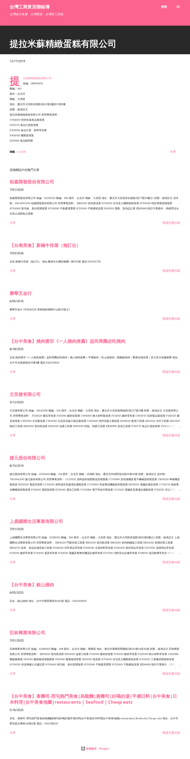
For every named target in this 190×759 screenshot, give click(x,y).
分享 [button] (173, 152)
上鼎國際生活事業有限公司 (36, 521)
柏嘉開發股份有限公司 (32, 182)
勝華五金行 (21, 293)
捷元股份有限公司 (27, 458)
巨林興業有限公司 (27, 632)
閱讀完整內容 (171, 223)
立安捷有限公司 (25, 394)
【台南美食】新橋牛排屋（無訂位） (45, 245)
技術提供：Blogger (97, 748)
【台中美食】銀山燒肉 (32, 584)
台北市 (22, 151)
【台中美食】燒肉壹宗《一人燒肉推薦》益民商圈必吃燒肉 (67, 341)
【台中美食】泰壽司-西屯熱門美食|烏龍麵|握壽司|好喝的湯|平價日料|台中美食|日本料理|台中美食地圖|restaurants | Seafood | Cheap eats (93, 699)
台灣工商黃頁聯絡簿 (30, 7)
